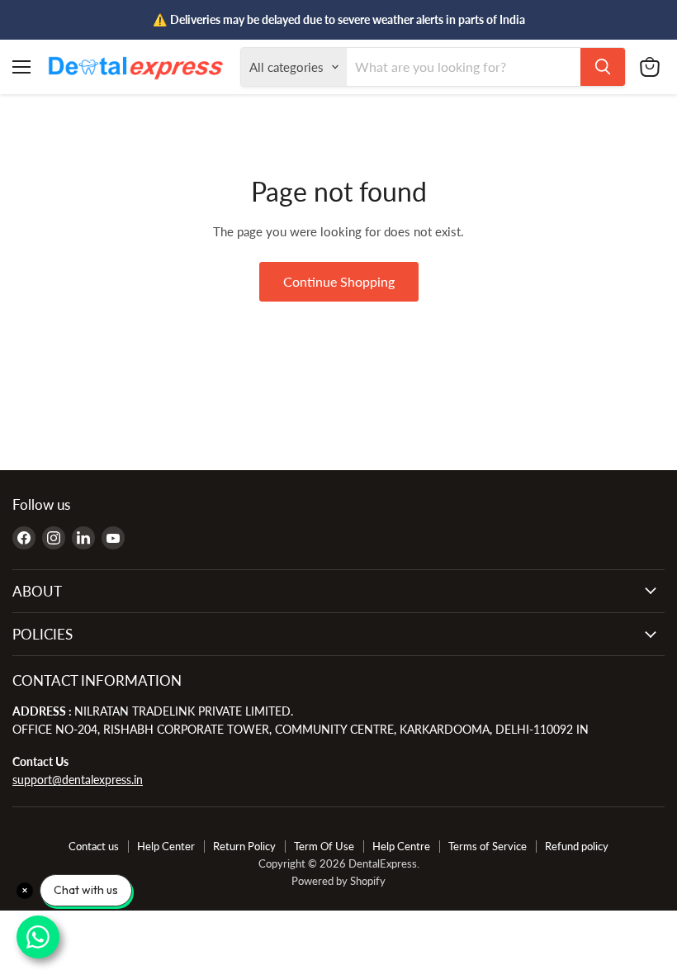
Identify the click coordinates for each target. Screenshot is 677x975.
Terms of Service (487, 846)
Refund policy (576, 846)
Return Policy (244, 846)
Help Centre (401, 846)
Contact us (94, 846)
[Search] (602, 67)
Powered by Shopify (338, 880)
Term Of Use (324, 846)
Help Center (166, 846)
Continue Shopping (339, 281)
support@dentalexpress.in (77, 780)
